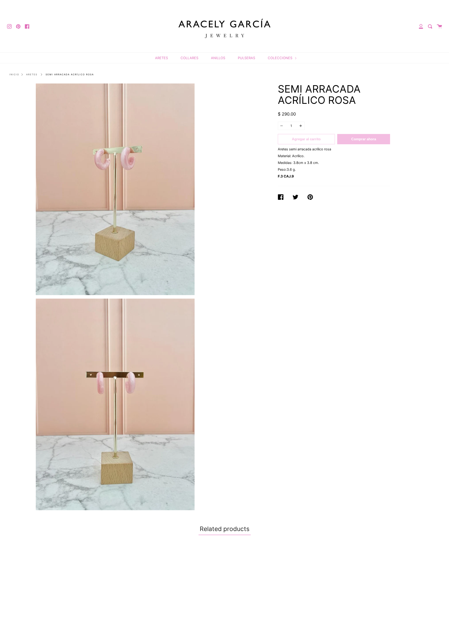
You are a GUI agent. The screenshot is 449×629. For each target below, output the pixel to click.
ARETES (161, 58)
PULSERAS (246, 58)
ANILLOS (218, 58)
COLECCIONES (280, 58)
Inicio (14, 74)
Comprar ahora (363, 139)
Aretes (31, 74)
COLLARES (189, 58)
